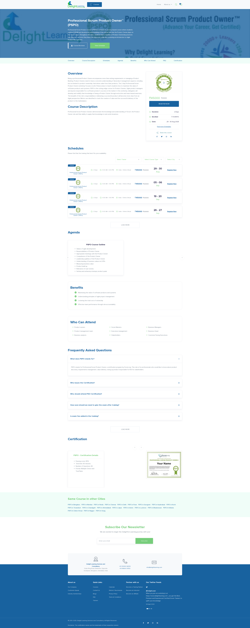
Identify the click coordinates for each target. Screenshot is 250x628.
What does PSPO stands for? (82, 359)
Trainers (95, 600)
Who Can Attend (149, 61)
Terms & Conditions (115, 597)
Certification (178, 61)
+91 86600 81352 (125, 568)
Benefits (133, 61)
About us (167, 4)
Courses (96, 4)
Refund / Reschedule (115, 590)
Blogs (94, 594)
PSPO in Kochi (171, 505)
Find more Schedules (164, 127)
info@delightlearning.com (154, 567)
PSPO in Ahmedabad (104, 508)
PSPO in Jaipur (117, 508)
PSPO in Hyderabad (158, 505)
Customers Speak (73, 590)
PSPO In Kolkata (168, 508)
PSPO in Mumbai (87, 505)
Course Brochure (79, 46)
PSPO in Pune (132, 505)
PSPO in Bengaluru (74, 505)
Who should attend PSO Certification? (86, 394)
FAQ (164, 61)
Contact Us (96, 590)
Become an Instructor (132, 590)
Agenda (120, 61)
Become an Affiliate (132, 594)
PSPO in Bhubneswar (155, 508)
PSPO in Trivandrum (74, 508)
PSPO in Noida (98, 505)
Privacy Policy (113, 594)
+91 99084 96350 (125, 566)
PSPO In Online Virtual (75, 511)
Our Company (72, 587)
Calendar (112, 587)
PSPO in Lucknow (140, 508)
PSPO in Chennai (110, 505)
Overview (71, 61)
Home (159, 4)
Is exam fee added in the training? (84, 416)
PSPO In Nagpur (89, 511)
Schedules (106, 61)
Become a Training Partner (134, 587)
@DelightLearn (151, 591)
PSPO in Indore (128, 508)
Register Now (171, 170)
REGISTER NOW (164, 104)
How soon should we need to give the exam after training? (94, 405)
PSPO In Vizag (100, 511)
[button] (176, 4)
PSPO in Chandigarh (89, 508)
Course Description (88, 61)
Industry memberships (74, 594)
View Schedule (100, 46)
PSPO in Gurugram (144, 505)
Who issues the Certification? (82, 383)
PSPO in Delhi (121, 505)
